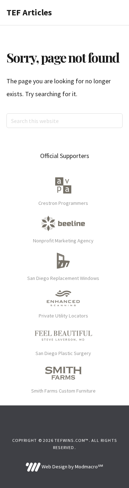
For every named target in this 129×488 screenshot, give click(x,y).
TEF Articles (29, 12)
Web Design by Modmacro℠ (71, 466)
